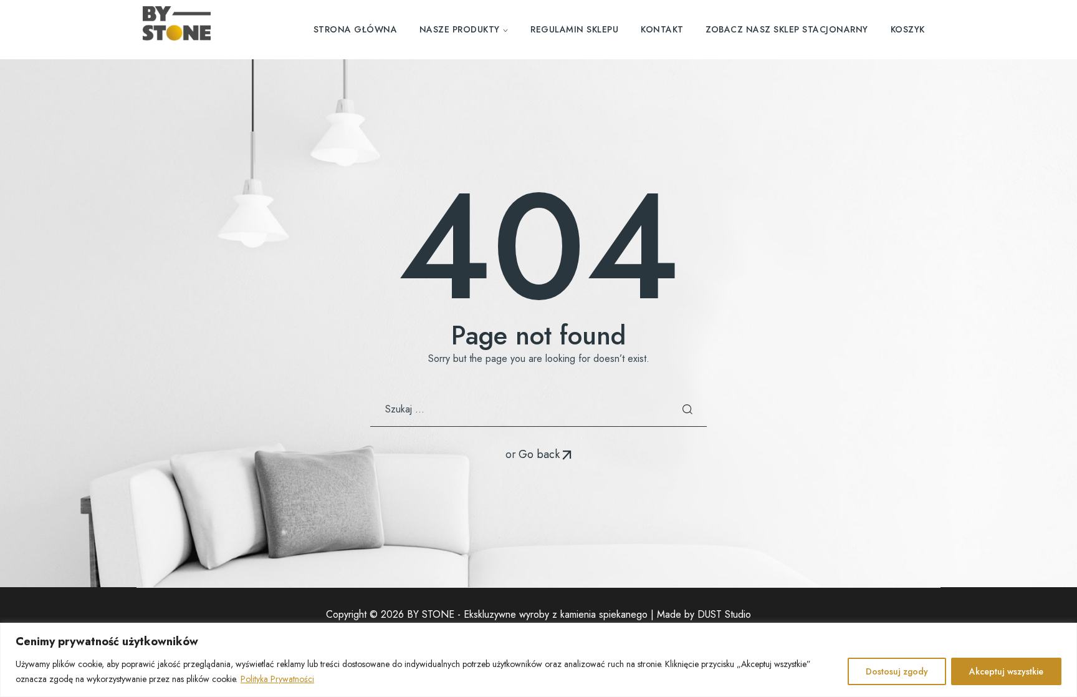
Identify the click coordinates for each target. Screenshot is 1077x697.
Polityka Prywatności (277, 679)
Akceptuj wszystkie (1006, 671)
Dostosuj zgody (897, 671)
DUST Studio (724, 614)
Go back (539, 454)
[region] (538, 660)
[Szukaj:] (538, 409)
